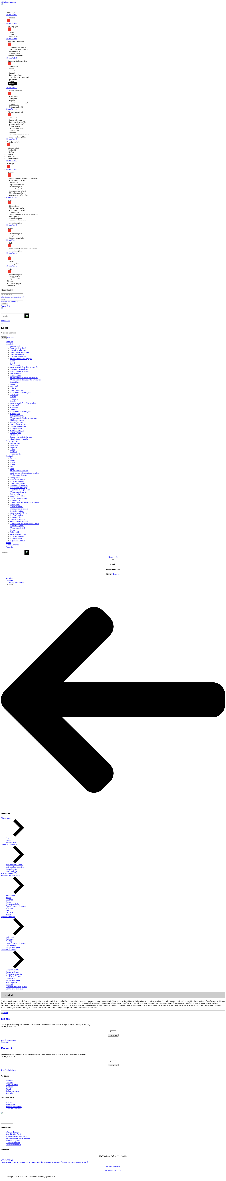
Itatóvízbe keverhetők (16, 42)
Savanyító (12, 71)
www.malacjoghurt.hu (113, 1170)
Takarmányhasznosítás (17, 122)
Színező (12, 73)
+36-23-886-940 (7, 1160)
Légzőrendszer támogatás (18, 49)
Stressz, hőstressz (15, 120)
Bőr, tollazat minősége (17, 193)
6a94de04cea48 (11, 225)
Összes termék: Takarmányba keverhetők (25, 380)
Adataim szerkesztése (14, 1107)
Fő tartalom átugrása (8, 2)
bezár (4, 338)
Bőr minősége (14, 206)
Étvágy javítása (14, 126)
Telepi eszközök (13, 142)
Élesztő (11, 81)
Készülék (11, 156)
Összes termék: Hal (17, 528)
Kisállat (10, 243)
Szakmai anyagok (14, 283)
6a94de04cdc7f (11, 15)
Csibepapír (13, 99)
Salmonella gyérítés (16, 189)
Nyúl (10, 269)
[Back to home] (19, 8)
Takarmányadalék (15, 75)
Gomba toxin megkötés (17, 137)
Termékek (11, 18)
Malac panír (13, 96)
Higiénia (11, 152)
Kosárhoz (10, 338)
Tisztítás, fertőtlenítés (15, 56)
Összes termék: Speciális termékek (23, 403)
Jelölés (10, 154)
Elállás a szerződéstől (13, 1145)
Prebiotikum (13, 67)
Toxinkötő (12, 83)
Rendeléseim (10, 1105)
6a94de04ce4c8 (11, 139)
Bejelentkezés (7, 290)
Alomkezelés (13, 182)
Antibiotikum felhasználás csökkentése (23, 178)
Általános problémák (15, 112)
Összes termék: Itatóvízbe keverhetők (24, 367)
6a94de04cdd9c (11, 39)
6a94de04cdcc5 (11, 24)
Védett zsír (13, 79)
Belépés (4, 304)
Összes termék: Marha (18, 513)
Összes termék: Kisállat (19, 522)
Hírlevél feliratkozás (13, 1109)
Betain (11, 32)
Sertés (10, 200)
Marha (10, 228)
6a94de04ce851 (11, 197)
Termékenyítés (13, 158)
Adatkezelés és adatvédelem (16, 1136)
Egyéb (11, 34)
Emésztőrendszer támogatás (19, 77)
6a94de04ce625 (11, 161)
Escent (5, 1018)
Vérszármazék (14, 36)
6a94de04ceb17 (11, 240)
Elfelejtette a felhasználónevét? (12, 297)
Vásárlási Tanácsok (13, 1132)
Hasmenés (12, 133)
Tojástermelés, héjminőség (18, 195)
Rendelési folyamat (13, 1141)
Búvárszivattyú (13, 148)
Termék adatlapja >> (8, 1040)
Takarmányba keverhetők (17, 61)
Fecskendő (12, 150)
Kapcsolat (11, 286)
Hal (9, 256)
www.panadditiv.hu (113, 1166)
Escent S (6, 1048)
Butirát (11, 86)
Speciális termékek (15, 91)
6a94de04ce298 (11, 109)
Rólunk (10, 281)
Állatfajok (11, 164)
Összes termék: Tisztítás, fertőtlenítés (24, 378)
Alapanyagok (13, 27)
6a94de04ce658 (11, 169)
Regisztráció (5, 306)
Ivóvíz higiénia (14, 130)
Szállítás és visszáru (13, 1143)
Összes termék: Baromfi (19, 471)
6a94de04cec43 (11, 266)
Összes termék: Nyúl (18, 534)
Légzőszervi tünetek (16, 185)
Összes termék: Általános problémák (23, 418)
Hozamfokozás (14, 52)
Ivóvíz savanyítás (15, 219)
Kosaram (9, 1102)
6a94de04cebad (11, 253)
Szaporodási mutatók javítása (19, 135)
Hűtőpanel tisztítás (15, 118)
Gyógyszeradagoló (16, 107)
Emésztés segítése (15, 187)
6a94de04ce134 (11, 88)
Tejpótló (12, 101)
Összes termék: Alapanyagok (21, 359)
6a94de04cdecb (11, 58)
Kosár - (5, 321)
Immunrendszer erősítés (17, 47)
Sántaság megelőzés (16, 208)
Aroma (11, 69)
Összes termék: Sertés (18, 492)
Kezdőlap (11, 12)
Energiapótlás (14, 212)
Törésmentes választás (17, 180)
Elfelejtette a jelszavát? (9, 301)
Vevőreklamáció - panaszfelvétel (18, 1138)
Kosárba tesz (113, 1035)
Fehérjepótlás (14, 216)
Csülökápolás (14, 105)
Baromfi (11, 173)
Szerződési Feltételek (13, 1134)
